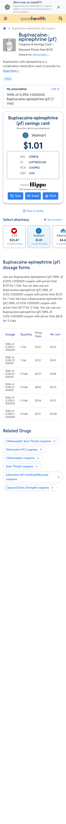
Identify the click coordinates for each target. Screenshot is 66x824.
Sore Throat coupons (19, 466)
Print (53, 196)
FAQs (8, 78)
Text (18, 196)
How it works (35, 211)
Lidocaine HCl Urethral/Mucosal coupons (27, 477)
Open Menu (5, 18)
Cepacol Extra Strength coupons (27, 488)
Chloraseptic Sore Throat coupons (28, 441)
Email (35, 196)
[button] (60, 18)
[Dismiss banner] (58, 7)
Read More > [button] (11, 71)
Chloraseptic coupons (20, 458)
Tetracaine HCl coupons (22, 449)
